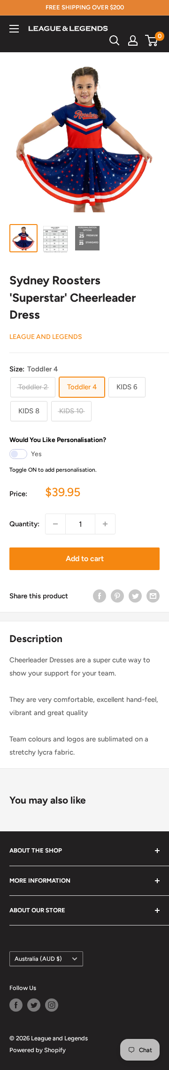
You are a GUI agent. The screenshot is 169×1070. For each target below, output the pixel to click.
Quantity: (24, 524)
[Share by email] (153, 596)
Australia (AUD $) (38, 958)
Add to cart (85, 558)
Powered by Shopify (37, 1050)
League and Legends (45, 337)
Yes (36, 454)
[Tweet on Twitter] (135, 596)
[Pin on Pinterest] (117, 596)
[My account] (133, 40)
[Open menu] (14, 28)
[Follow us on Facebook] (16, 1005)
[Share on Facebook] (99, 596)
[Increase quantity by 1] (105, 524)
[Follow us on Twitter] (33, 1005)
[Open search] (114, 40)
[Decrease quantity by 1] (55, 524)
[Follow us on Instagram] (51, 1005)
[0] (152, 40)
